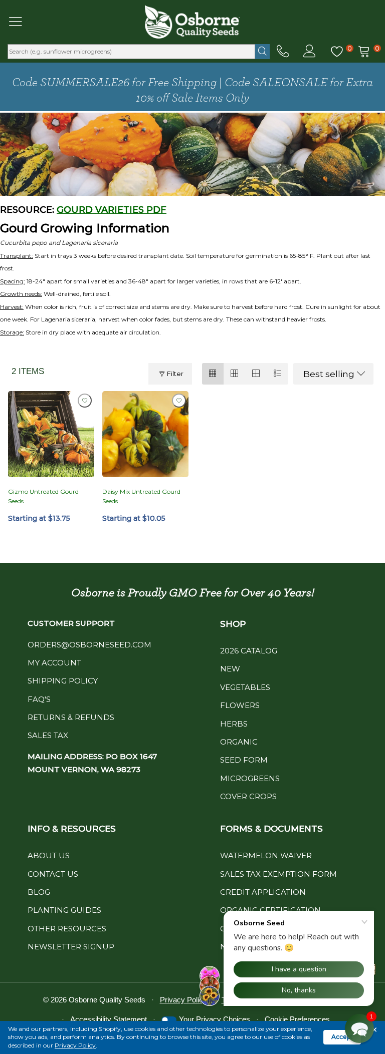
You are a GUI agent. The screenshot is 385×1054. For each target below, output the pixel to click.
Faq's (39, 699)
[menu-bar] (22, 22)
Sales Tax (48, 735)
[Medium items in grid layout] (213, 374)
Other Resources (67, 928)
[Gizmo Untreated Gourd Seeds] (51, 434)
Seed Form (244, 760)
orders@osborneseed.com (89, 644)
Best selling (328, 374)
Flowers (240, 705)
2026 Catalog (248, 650)
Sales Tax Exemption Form (278, 874)
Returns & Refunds (71, 717)
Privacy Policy (75, 1045)
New (230, 668)
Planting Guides (64, 910)
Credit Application (263, 892)
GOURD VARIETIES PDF (111, 209)
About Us (49, 855)
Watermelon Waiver (266, 855)
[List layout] (277, 374)
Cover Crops (248, 796)
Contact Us (53, 874)
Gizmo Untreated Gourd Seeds (43, 496)
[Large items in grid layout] (234, 374)
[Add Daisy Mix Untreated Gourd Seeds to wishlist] (179, 401)
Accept (342, 1036)
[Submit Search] (262, 51)
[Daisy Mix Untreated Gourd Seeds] (145, 434)
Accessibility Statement (108, 1019)
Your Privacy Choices (214, 1019)
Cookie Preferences (297, 1019)
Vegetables (245, 687)
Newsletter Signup (71, 946)
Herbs (234, 724)
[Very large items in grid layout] (256, 374)
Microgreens (250, 778)
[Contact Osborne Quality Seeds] (283, 52)
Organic (239, 742)
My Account (54, 662)
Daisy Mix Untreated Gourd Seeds (141, 496)
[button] (359, 1028)
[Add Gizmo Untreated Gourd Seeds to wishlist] (85, 401)
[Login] (309, 52)
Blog (39, 892)
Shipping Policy (63, 680)
